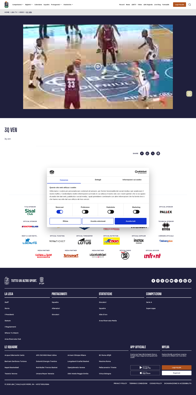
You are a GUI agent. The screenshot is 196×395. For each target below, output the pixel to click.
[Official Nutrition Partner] (111, 241)
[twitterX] (176, 281)
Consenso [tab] (64, 180)
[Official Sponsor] (166, 212)
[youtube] (171, 281)
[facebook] (142, 153)
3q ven (29, 12)
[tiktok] (180, 281)
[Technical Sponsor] (166, 227)
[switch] (85, 212)
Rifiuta (65, 221)
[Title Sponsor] (30, 212)
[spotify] (189, 281)
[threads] (162, 281)
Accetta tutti (130, 221)
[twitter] (153, 153)
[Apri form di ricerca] (189, 4)
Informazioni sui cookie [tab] (132, 180)
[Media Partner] (43, 256)
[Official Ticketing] (57, 241)
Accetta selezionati (98, 221)
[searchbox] (98, 3)
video (21, 12)
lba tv (14, 12)
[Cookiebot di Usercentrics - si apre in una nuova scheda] (137, 172)
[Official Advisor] (152, 256)
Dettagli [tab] (98, 180)
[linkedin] (158, 153)
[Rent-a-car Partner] (30, 241)
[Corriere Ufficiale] (166, 241)
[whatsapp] (147, 153)
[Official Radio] (125, 256)
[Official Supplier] (139, 241)
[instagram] (158, 281)
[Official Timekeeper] (84, 241)
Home (7, 12)
